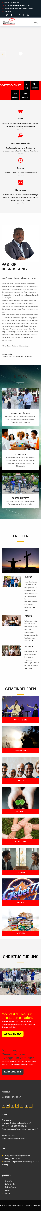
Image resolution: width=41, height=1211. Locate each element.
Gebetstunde (20, 750)
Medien (7, 1190)
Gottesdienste (20, 720)
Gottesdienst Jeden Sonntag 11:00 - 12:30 (19, 8)
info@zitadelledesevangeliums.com (17, 5)
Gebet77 (20, 903)
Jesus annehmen (12, 1034)
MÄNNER (28, 646)
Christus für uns (20, 413)
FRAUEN (28, 616)
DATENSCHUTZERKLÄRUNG (11, 1097)
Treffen (20, 781)
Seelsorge (20, 811)
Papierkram (20, 933)
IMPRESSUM (6, 1091)
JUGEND (28, 577)
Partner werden (12, 1072)
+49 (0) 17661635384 (11, 2)
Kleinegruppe (20, 842)
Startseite (8, 1181)
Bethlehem (20, 454)
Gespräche (20, 872)
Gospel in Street (20, 498)
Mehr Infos (20, 129)
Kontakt (7, 1193)
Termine (8, 11)
